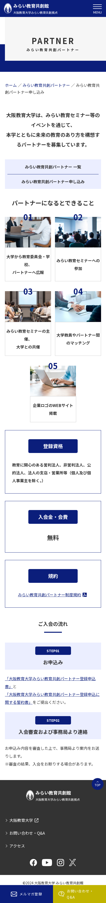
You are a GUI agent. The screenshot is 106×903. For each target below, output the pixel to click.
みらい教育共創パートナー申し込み (53, 181)
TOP (98, 785)
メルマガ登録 (30, 893)
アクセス (17, 845)
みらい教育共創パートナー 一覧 (53, 167)
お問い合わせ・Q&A (80, 894)
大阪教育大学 (21, 820)
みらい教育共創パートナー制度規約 (49, 595)
